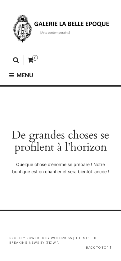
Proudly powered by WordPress (40, 238)
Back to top (97, 247)
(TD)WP (52, 242)
